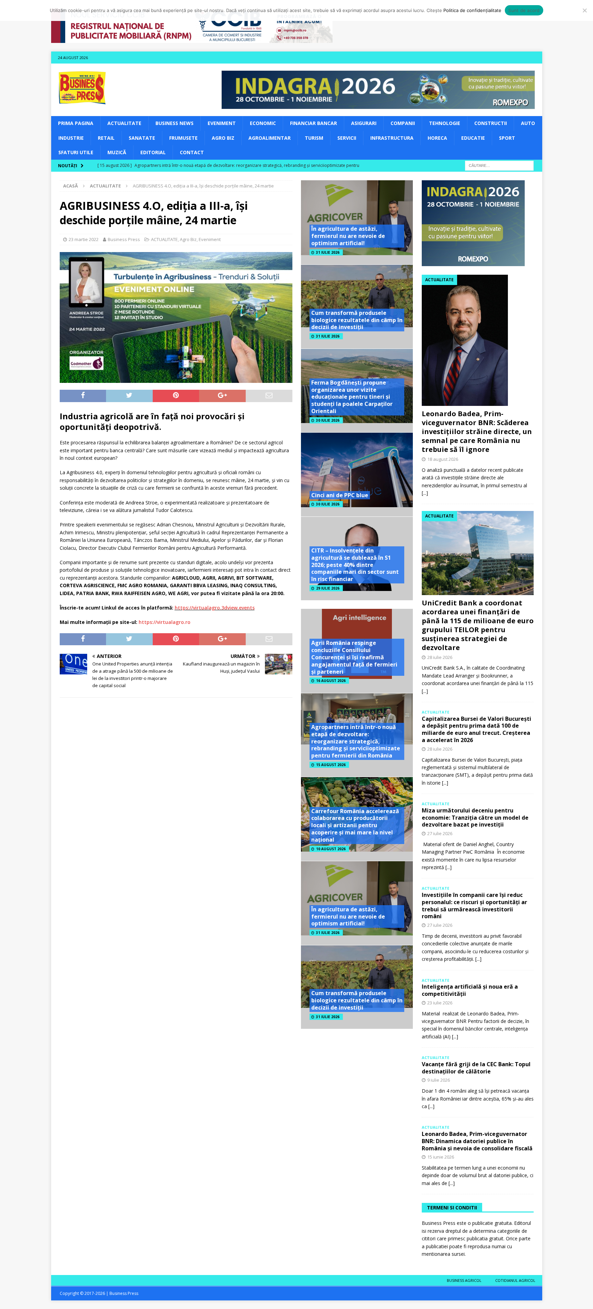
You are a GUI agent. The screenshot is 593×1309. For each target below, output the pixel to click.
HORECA (437, 138)
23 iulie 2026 (439, 1003)
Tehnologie (444, 123)
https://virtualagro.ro (164, 622)
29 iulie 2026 (327, 588)
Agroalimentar (269, 138)
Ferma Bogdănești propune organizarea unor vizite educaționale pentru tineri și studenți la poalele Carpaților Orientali (352, 397)
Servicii (346, 138)
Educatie (473, 138)
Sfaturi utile (75, 152)
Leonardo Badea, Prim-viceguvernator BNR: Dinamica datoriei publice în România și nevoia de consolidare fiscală (477, 1141)
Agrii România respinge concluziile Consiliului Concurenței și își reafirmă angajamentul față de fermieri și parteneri (354, 657)
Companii (403, 123)
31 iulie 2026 (327, 252)
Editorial (153, 152)
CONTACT (192, 152)
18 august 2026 (442, 459)
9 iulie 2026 (438, 1080)
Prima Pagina (75, 123)
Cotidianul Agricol (515, 1280)
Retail (106, 138)
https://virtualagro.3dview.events (215, 607)
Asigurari (363, 123)
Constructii (490, 123)
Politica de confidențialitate (472, 10)
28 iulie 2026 (439, 657)
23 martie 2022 (83, 239)
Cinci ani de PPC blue (339, 495)
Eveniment (222, 123)
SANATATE (142, 138)
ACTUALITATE (124, 123)
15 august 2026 (331, 764)
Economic (263, 123)
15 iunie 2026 (440, 1157)
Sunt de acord (523, 10)
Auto (528, 123)
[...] (425, 493)
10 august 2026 (331, 848)
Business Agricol (464, 1280)
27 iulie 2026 (439, 833)
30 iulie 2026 (327, 420)
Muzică (116, 152)
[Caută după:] (499, 165)
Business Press (124, 239)
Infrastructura (392, 138)
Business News (174, 123)
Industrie (71, 138)
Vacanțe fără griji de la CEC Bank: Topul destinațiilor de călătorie (476, 1067)
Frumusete (183, 138)
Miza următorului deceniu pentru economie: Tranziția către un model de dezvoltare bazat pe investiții (475, 818)
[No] (584, 10)
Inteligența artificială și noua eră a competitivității (470, 990)
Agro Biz (223, 138)
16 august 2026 (331, 680)
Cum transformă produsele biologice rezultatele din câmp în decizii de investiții (357, 320)
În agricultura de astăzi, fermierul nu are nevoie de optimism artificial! (348, 236)
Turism (314, 138)
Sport (507, 138)
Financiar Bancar (313, 123)
